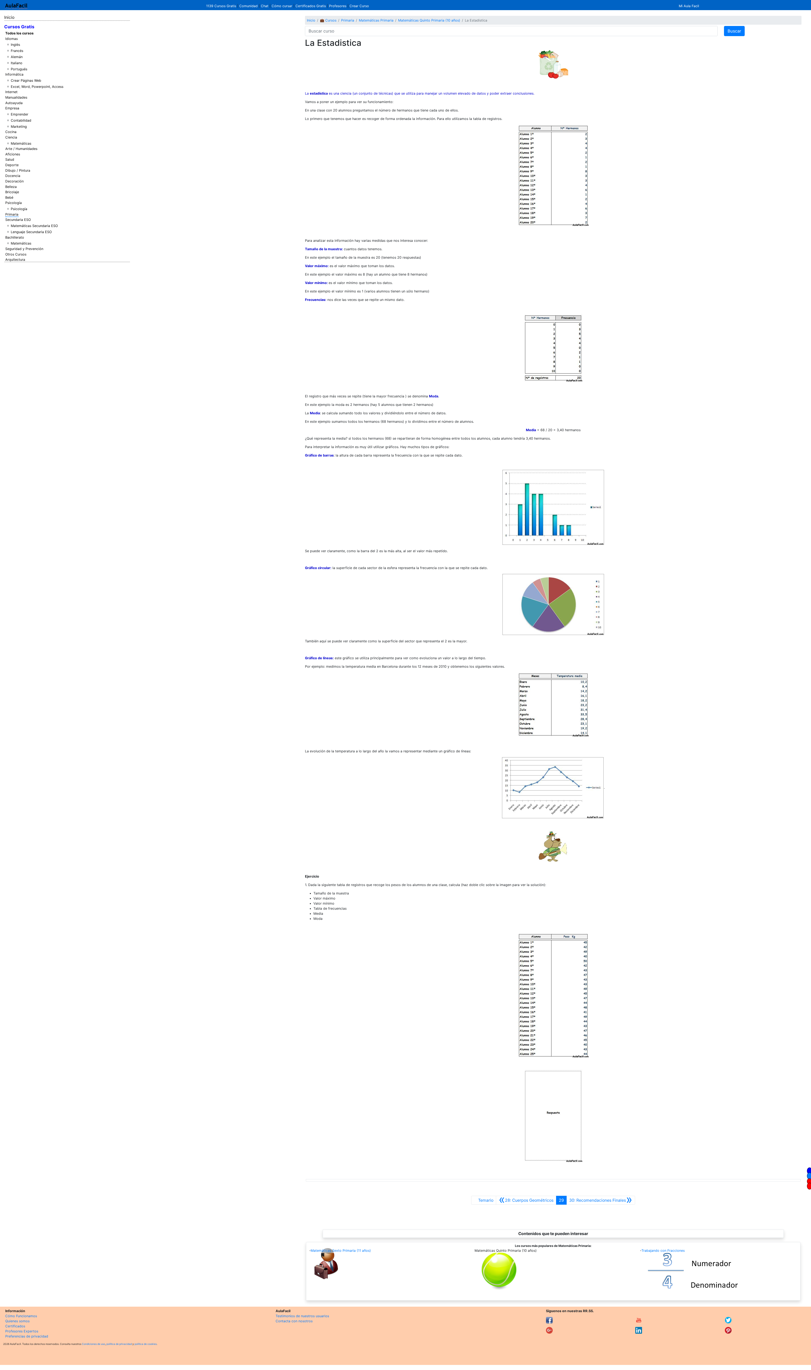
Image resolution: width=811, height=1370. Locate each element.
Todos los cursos (19, 33)
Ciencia (11, 137)
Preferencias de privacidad (26, 1336)
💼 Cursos (328, 20)
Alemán (17, 57)
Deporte (12, 165)
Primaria (11, 214)
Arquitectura (15, 259)
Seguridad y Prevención (24, 249)
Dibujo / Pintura (17, 170)
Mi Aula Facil (689, 6)
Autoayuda (14, 103)
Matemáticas (21, 143)
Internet (11, 92)
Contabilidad (21, 120)
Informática (14, 74)
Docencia (12, 176)
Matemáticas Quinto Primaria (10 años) (429, 20)
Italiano (16, 63)
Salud (9, 159)
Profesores (337, 6)
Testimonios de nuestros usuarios (302, 1316)
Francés (17, 51)
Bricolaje (12, 192)
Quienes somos (17, 1321)
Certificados (15, 1326)
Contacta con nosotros (294, 1321)
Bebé (9, 197)
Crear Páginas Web (26, 80)
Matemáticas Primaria (376, 20)
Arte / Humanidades (21, 149)
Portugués (19, 69)
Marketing (19, 126)
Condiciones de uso (93, 1344)
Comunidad (248, 6)
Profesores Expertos (21, 1331)
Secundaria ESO (18, 219)
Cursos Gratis (19, 26)
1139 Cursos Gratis (221, 6)
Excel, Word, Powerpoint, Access (37, 86)
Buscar (734, 31)
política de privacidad (119, 1344)
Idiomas (11, 39)
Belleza (11, 187)
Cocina (10, 132)
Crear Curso (359, 6)
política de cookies (146, 1344)
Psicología (13, 203)
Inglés (15, 44)
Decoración (14, 181)
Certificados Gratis (310, 6)
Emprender (19, 114)
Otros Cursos (15, 254)
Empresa (12, 108)
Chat (264, 6)
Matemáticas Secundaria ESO (34, 226)
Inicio (9, 17)
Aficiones (12, 154)
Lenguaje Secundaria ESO (31, 232)
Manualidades (16, 97)
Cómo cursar (282, 6)
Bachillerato (14, 237)
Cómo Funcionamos (21, 1316)
